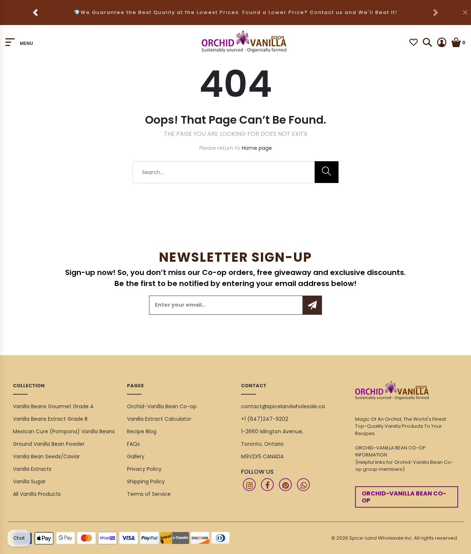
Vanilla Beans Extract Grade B (50, 419)
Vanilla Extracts (32, 469)
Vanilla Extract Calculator (159, 419)
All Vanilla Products (37, 494)
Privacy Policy (144, 469)
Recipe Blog (141, 431)
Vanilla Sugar (29, 481)
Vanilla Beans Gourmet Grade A (53, 406)
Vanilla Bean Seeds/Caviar (46, 456)
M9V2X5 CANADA (262, 456)
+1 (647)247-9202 (264, 419)
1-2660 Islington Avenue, (272, 431)
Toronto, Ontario (262, 444)
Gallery (136, 456)
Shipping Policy (146, 481)
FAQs (133, 444)
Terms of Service (149, 494)
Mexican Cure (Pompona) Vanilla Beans (64, 431)
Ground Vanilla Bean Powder (49, 444)
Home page (257, 148)
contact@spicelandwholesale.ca (283, 406)
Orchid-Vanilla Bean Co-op (161, 406)
